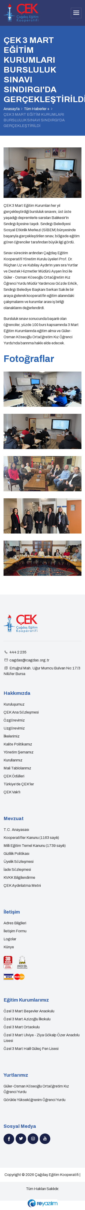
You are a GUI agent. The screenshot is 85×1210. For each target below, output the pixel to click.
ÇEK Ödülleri (14, 776)
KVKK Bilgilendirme (19, 878)
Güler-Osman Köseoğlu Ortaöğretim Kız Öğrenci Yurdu (36, 1089)
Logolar (10, 939)
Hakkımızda (17, 693)
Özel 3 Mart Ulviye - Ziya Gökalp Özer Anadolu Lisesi (42, 1038)
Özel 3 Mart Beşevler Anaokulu (29, 1011)
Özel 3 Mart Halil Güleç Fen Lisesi (31, 1049)
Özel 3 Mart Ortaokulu (22, 1027)
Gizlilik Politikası (16, 854)
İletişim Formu (15, 931)
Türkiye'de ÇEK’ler (19, 784)
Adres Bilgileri (15, 923)
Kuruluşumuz (14, 704)
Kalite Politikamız (18, 744)
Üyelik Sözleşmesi (19, 862)
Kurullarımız (13, 760)
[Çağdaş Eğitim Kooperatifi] (21, 13)
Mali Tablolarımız (17, 768)
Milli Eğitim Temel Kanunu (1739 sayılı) (35, 846)
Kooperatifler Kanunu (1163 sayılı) (31, 838)
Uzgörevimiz (14, 728)
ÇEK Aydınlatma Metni (22, 885)
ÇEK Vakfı (12, 792)
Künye (9, 947)
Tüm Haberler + (37, 109)
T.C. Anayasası (16, 830)
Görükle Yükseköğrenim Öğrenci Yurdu (34, 1100)
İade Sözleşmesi (17, 870)
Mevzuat (14, 818)
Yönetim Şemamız (19, 752)
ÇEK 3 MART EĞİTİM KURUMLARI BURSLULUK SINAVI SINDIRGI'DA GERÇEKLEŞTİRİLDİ (34, 120)
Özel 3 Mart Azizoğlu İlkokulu (27, 1019)
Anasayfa (12, 109)
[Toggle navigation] (76, 13)
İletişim (12, 911)
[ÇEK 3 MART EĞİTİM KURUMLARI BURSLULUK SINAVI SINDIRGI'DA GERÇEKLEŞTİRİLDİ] (42, 389)
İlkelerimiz (12, 736)
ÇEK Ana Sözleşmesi (21, 712)
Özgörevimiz (14, 720)
